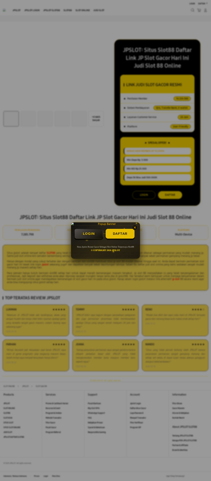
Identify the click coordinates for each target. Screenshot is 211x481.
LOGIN (89, 233)
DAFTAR (120, 233)
